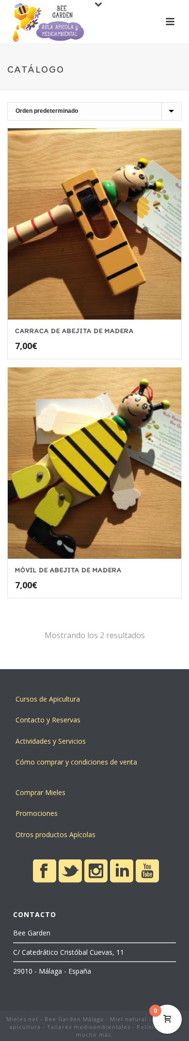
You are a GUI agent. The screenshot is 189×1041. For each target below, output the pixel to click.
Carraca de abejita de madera (74, 331)
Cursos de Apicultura (48, 699)
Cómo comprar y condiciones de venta (76, 761)
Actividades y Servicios (51, 741)
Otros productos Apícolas (55, 834)
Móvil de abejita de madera (68, 570)
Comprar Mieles (40, 792)
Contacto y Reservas (48, 719)
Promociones (37, 813)
